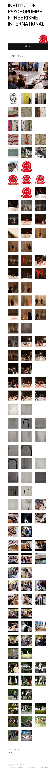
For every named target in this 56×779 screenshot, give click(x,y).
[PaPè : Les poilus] (13, 139)
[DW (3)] (13, 233)
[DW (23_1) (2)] (13, 341)
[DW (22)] (40, 314)
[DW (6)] (13, 246)
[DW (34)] (13, 396)
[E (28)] (26, 491)
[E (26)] (40, 477)
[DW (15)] (26, 287)
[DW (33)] (40, 382)
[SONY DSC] (40, 504)
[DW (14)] (13, 287)
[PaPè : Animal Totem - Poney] (40, 139)
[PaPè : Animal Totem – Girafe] (26, 112)
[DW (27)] (26, 355)
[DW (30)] (26, 369)
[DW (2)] (40, 219)
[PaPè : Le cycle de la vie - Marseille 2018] (26, 153)
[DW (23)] (13, 328)
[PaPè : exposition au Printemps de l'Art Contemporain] (26, 98)
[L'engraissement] (26, 708)
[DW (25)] (40, 341)
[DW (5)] (40, 233)
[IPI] (26, 192)
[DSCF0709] (13, 206)
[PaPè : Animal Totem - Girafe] (26, 139)
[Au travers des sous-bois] (13, 708)
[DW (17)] (13, 301)
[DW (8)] (13, 260)
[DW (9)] (26, 260)
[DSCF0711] (26, 206)
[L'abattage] (13, 681)
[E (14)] (26, 423)
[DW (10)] (40, 260)
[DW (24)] (26, 341)
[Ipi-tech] (43, 39)
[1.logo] (26, 166)
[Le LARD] (26, 681)
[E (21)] (13, 464)
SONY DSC (15, 56)
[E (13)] (13, 423)
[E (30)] (26, 504)
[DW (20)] (13, 314)
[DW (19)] (40, 301)
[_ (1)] (13, 654)
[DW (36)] (40, 396)
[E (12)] (26, 409)
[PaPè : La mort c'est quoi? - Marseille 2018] (13, 153)
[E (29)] (13, 504)
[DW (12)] (26, 274)
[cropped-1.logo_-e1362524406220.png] (26, 179)
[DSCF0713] (40, 206)
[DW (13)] (40, 274)
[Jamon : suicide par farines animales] (26, 735)
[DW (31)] (13, 382)
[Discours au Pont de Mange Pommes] (26, 721)
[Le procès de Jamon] (26, 667)
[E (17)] (26, 436)
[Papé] (13, 98)
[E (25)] (26, 477)
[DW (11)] (13, 274)
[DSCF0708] (40, 192)
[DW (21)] (26, 314)
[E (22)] (26, 464)
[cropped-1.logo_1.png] (13, 180)
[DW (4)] (26, 233)
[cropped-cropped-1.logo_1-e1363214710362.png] (40, 179)
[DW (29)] (13, 369)
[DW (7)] (26, 246)
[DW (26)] (13, 355)
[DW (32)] (26, 382)
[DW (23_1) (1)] (26, 328)
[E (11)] (13, 409)
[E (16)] (13, 436)
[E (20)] (26, 450)
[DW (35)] (26, 396)
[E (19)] (13, 450)
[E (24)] (13, 477)
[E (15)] (40, 423)
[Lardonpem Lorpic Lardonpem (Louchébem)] (40, 721)
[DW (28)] (40, 355)
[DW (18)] (26, 301)
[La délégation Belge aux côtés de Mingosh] (13, 667)
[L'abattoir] (13, 721)
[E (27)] (13, 491)
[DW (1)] (26, 219)
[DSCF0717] (13, 219)
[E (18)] (40, 436)
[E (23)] (40, 464)
